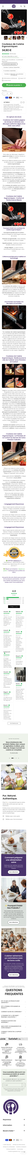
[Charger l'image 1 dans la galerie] (6, 38)
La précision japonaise (10, 64)
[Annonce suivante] (25, 2)
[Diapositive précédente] (9, 758)
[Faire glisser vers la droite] (26, 37)
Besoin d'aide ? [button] (8, 1131)
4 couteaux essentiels (10, 70)
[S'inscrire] (23, 1085)
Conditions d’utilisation (21, 1146)
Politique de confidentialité (9, 1146)
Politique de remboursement (19, 1144)
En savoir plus (14, 753)
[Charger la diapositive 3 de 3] (16, 758)
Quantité (4, 90)
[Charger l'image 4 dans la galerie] (19, 38)
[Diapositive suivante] (18, 758)
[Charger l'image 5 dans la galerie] (23, 38)
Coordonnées (20, 1149)
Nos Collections (13, 872)
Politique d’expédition (11, 1149)
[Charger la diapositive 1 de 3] (12, 758)
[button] (3, 6)
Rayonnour (9, 1144)
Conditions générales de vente (14, 1151)
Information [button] (7, 1125)
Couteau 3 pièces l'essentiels (12, 67)
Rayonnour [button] (7, 1120)
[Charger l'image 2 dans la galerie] (10, 38)
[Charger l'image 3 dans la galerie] (14, 38)
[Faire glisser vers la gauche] (1, 37)
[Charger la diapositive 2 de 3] (15, 758)
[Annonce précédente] (2, 2)
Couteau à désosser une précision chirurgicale (13, 74)
